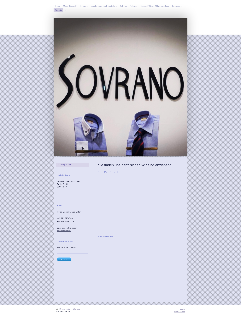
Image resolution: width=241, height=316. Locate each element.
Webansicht (179, 312)
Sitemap (76, 309)
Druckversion (65, 309)
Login (182, 309)
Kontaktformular (64, 231)
